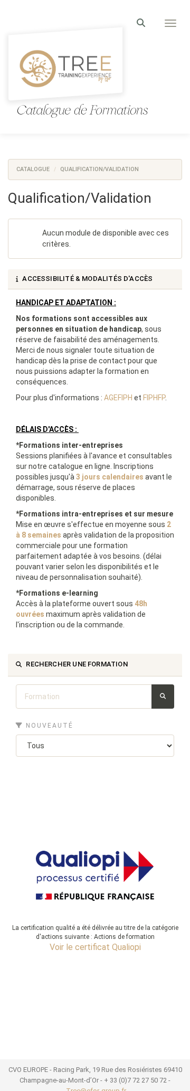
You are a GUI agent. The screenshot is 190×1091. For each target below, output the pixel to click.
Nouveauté (48, 725)
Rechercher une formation (76, 664)
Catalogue (33, 169)
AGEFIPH (118, 397)
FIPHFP (154, 397)
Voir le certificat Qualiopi (95, 947)
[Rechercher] (162, 696)
